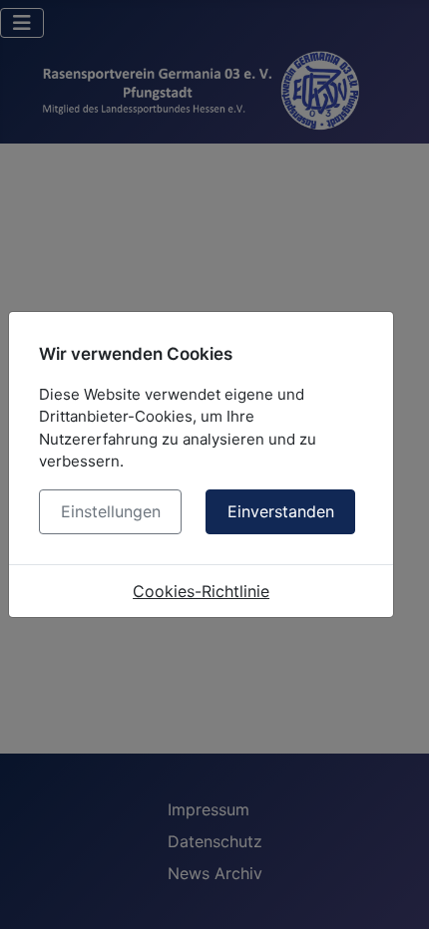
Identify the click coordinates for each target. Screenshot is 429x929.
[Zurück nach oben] (394, 892)
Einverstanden (280, 511)
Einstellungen (111, 511)
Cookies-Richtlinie (201, 591)
